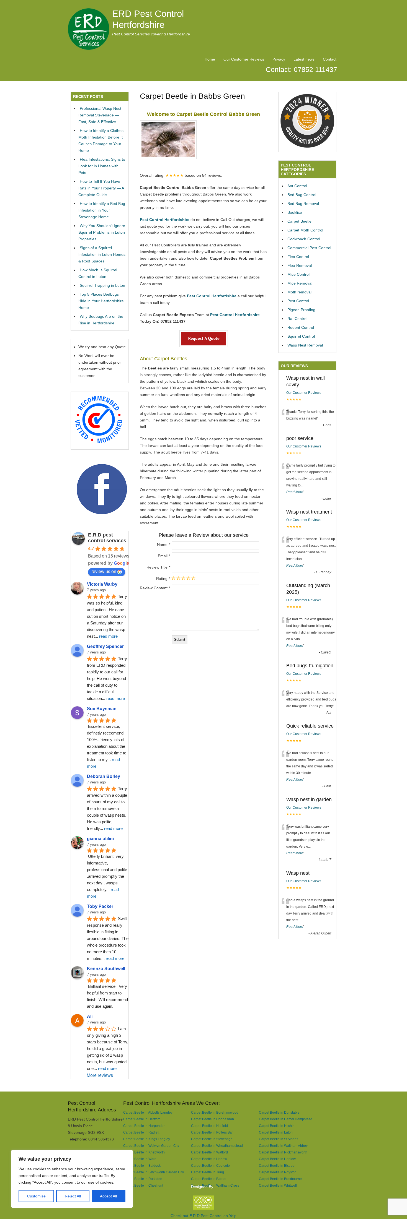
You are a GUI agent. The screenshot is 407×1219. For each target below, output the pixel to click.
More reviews (100, 1075)
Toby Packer (100, 906)
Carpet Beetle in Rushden (142, 1179)
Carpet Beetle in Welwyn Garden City (151, 1145)
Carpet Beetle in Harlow (209, 1159)
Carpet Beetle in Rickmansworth (283, 1152)
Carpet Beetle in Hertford (142, 1119)
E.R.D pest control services (107, 537)
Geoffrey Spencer (105, 646)
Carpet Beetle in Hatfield (209, 1125)
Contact (329, 59)
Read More (294, 492)
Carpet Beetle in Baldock (142, 1165)
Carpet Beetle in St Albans (278, 1139)
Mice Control (298, 274)
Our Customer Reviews (243, 59)
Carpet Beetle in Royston (278, 1172)
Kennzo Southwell (106, 968)
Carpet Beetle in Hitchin (277, 1125)
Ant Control (297, 186)
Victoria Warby (102, 584)
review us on (103, 571)
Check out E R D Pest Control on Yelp (203, 1215)
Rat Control (297, 318)
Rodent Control (300, 327)
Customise (36, 1196)
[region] (72, 1179)
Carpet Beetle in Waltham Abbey (283, 1145)
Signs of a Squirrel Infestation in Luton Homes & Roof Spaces (101, 254)
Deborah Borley (103, 776)
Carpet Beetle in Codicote (210, 1165)
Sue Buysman (102, 708)
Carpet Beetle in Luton (276, 1132)
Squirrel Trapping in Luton (102, 285)
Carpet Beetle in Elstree (277, 1165)
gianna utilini (100, 838)
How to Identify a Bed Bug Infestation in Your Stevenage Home (101, 210)
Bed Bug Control (301, 194)
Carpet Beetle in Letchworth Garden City (153, 1172)
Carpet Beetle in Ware (139, 1159)
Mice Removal (299, 283)
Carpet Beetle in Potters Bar (212, 1132)
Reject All (73, 1196)
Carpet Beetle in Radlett (141, 1132)
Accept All (108, 1196)
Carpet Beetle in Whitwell (278, 1185)
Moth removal (299, 292)
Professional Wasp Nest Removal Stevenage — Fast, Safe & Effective (99, 115)
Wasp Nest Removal (305, 345)
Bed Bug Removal (303, 203)
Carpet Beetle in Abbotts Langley (147, 1112)
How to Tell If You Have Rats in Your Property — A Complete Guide (101, 188)
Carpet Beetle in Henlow (277, 1159)
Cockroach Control (303, 239)
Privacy (278, 59)
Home (210, 59)
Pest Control (298, 301)
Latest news (304, 59)
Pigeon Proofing (301, 310)
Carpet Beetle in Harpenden (144, 1125)
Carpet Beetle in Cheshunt (143, 1185)
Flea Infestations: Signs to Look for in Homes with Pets (101, 166)
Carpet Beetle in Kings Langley (146, 1139)
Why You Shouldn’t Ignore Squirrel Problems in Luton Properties (101, 232)
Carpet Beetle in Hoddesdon (212, 1119)
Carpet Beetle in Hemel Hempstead (285, 1119)
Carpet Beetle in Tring (207, 1172)
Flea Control (298, 256)
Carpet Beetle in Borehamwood (214, 1112)
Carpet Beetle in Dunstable (279, 1112)
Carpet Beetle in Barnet (208, 1179)
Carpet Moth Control (305, 230)
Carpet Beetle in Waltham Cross (215, 1185)
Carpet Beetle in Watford (209, 1152)
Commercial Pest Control (309, 248)
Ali (89, 1016)
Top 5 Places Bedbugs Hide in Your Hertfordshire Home (101, 301)
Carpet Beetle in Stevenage (212, 1139)
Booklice (294, 212)
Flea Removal (299, 265)
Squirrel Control (301, 336)
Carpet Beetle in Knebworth (144, 1152)
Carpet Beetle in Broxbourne (280, 1179)
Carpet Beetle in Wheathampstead (217, 1145)
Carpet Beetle (299, 221)
